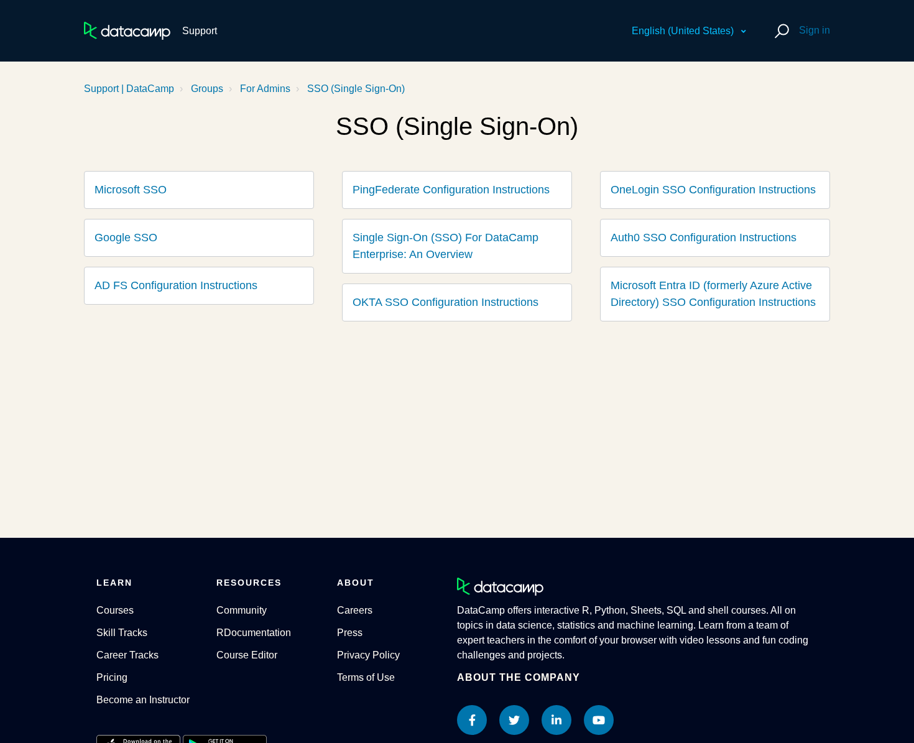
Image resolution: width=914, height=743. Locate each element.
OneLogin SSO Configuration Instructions (713, 189)
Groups (207, 88)
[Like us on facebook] (472, 720)
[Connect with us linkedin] (556, 720)
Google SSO (126, 237)
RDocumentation (253, 632)
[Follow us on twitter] (514, 720)
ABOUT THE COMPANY (518, 677)
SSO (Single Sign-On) (356, 88)
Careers (354, 610)
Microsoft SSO (131, 189)
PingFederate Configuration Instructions (451, 189)
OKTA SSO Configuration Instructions (445, 302)
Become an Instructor (143, 700)
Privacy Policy (368, 655)
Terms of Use (366, 677)
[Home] (127, 31)
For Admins (265, 88)
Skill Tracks (121, 632)
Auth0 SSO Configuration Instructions (703, 237)
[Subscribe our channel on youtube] (599, 720)
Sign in (814, 30)
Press (349, 632)
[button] (780, 30)
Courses (115, 610)
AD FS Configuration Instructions (176, 285)
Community (241, 610)
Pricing (111, 677)
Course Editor (246, 655)
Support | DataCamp (129, 88)
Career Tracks (127, 655)
